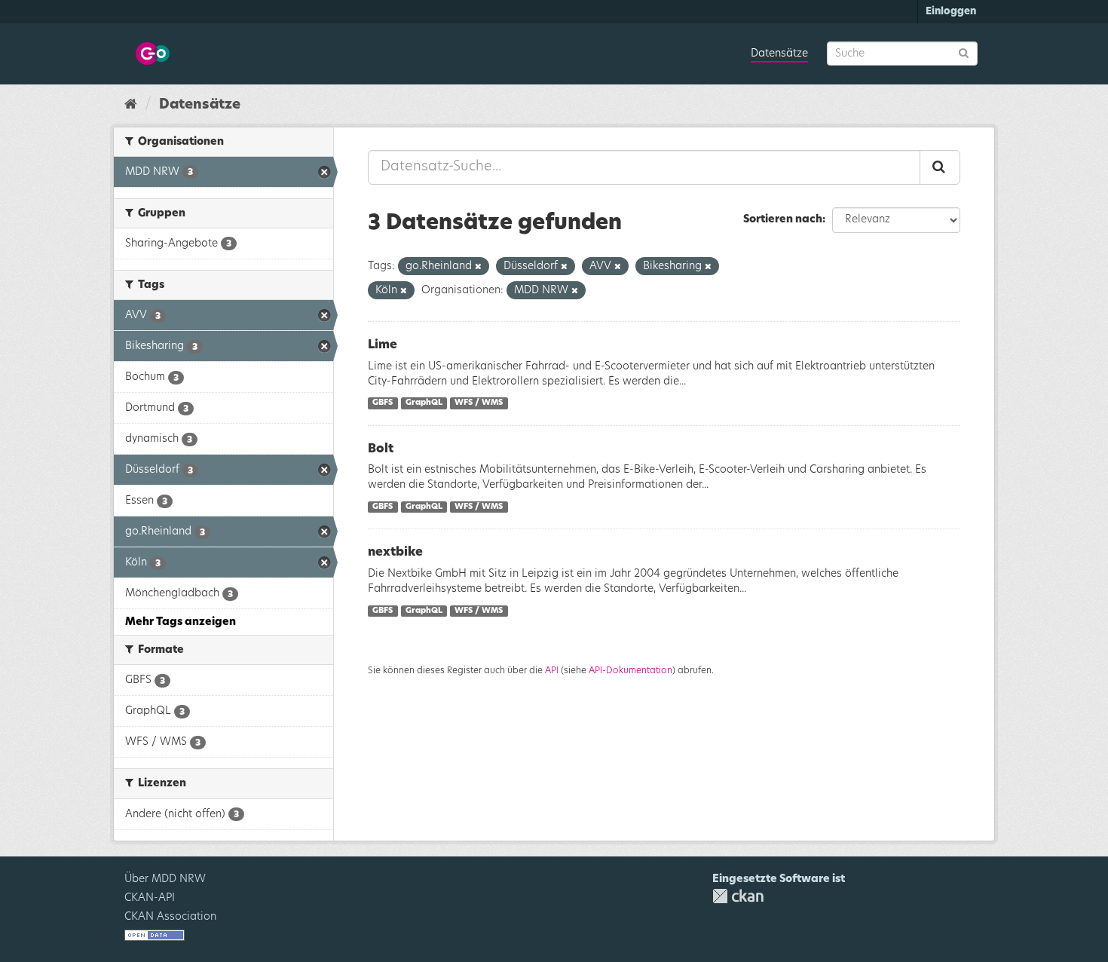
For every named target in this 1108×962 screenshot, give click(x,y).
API (552, 670)
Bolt (380, 449)
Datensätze (779, 53)
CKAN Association (170, 916)
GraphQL (424, 403)
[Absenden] (963, 52)
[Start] (130, 105)
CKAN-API (149, 898)
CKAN (738, 896)
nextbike (395, 552)
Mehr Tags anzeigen (180, 622)
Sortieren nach (782, 219)
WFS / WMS (479, 403)
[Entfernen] (478, 266)
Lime (382, 345)
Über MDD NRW (165, 879)
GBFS (382, 403)
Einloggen (951, 12)
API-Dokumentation (630, 670)
